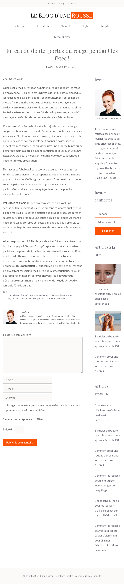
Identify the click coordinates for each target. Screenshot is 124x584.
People (105, 26)
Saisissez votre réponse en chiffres (23, 419)
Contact (73, 3)
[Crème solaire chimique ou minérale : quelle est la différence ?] (108, 281)
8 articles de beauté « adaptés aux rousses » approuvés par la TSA (107, 341)
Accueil (51, 3)
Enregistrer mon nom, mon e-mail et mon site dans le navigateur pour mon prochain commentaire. (43, 408)
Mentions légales (64, 575)
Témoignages (62, 37)
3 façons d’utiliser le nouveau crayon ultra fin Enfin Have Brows (35, 298)
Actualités (43, 26)
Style (85, 26)
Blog (61, 3)
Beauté (65, 26)
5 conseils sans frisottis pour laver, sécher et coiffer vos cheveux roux (39, 295)
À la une (20, 26)
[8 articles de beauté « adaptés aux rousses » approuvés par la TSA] (108, 328)
